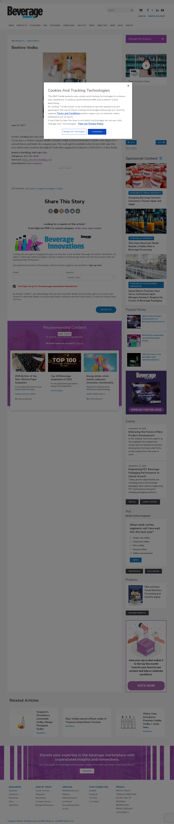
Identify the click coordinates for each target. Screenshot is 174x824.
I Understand (97, 132)
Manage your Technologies (74, 132)
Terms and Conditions (69, 113)
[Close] (128, 86)
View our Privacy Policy (90, 123)
